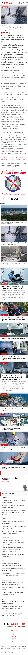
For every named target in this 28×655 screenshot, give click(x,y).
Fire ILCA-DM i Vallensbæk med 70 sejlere (13, 338)
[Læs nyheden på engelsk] (1, 32)
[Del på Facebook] (12, 199)
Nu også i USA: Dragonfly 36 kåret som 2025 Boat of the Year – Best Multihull (12, 608)
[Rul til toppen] (26, 653)
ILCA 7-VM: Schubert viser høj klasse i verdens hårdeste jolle (12, 287)
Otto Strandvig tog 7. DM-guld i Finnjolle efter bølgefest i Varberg (14, 448)
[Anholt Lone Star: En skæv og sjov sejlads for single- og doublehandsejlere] (14, 213)
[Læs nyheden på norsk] (7, 32)
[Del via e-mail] (17, 199)
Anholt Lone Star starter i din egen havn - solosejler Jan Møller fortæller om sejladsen (14, 243)
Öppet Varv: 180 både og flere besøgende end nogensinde (14, 409)
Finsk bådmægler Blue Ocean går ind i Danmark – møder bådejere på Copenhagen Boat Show (13, 358)
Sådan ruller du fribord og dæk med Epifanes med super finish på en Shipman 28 (10, 478)
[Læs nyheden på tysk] (4, 32)
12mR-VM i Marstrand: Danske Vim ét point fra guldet (13, 468)
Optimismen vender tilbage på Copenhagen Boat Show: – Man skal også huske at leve (14, 542)
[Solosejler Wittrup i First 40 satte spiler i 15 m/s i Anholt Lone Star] (14, 254)
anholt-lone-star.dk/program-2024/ (13, 159)
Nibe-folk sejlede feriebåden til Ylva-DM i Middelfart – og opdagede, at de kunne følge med (13, 319)
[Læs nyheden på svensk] (9, 32)
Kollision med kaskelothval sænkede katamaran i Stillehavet (11, 429)
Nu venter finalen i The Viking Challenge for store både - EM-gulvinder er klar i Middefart (12, 377)
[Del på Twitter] (15, 199)
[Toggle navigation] (27, 3)
